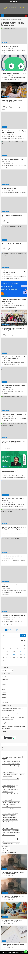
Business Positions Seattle (8, 772)
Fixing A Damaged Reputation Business (11, 802)
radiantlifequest (5, 848)
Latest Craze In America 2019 (9, 811)
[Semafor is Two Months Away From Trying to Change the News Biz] (14, 120)
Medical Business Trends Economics (10, 817)
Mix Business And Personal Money (10, 819)
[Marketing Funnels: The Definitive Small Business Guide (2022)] (14, 90)
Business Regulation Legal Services (10, 774)
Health (3, 689)
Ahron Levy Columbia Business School (11, 755)
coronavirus (22, 774)
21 (17, 654)
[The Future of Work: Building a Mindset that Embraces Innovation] (14, 459)
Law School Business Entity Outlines (10, 813)
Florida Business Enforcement (9, 804)
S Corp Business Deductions (9, 834)
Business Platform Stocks (8, 770)
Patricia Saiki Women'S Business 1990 (11, 826)
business (4, 759)
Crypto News (5, 679)
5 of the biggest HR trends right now (12, 556)
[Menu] (5, 15)
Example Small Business (8, 791)
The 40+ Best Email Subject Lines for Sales (14, 73)
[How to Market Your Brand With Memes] (14, 233)
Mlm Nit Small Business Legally (9, 821)
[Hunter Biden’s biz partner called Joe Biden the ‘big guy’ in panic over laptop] (14, 517)
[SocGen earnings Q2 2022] (14, 178)
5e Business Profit (6, 752)
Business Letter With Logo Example (10, 765)
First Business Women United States (10, 798)
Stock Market (5, 96)
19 (17, 629)
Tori (12, 48)
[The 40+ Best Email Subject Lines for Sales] (14, 63)
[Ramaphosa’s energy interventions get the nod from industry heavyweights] (14, 605)
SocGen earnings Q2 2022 (9, 188)
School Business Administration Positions (11, 832)
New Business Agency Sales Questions (11, 823)
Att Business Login (18, 757)
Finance (4, 684)
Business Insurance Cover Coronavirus (11, 763)
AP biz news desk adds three (10, 46)
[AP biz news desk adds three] (14, 36)
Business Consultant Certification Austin (11, 761)
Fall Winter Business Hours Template (10, 793)
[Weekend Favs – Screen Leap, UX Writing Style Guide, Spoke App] (14, 260)
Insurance (4, 692)
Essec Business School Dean (9, 787)
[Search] (23, 15)
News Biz (4, 697)
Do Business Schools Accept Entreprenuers (12, 780)
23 (24, 654)
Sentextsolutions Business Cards (10, 839)
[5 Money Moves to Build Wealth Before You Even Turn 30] (14, 934)
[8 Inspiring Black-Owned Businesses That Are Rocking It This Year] (14, 318)
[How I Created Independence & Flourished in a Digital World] (14, 375)
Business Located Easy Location (9, 767)
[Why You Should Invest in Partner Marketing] (14, 574)
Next (21, 629)
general (3, 687)
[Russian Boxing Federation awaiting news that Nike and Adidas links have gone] (14, 431)
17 (3, 654)
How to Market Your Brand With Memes (13, 244)
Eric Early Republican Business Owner (11, 785)
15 (21, 651)
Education (4, 681)
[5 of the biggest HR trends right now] (14, 545)
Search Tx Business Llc (7, 836)
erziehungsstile (5, 850)
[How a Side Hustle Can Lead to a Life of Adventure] (14, 488)
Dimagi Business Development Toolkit (11, 778)
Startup (3, 699)
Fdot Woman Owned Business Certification (12, 795)
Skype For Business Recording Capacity (11, 843)
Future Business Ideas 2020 (8, 808)
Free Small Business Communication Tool (11, 806)
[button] (5, 15)
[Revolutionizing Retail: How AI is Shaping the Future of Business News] (14, 862)
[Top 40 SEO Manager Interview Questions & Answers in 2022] (14, 289)
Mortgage (4, 694)
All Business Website (7, 757)
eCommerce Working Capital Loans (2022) (14, 414)
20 (14, 654)
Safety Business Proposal (8, 828)
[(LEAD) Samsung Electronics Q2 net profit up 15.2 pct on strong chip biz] (14, 346)
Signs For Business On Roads (9, 841)
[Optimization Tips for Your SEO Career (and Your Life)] (14, 149)
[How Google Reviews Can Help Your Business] (14, 205)
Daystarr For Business (7, 776)
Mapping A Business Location (9, 815)
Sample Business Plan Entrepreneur (10, 830)
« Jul (3, 664)
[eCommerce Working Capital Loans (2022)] (14, 404)
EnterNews (17, 952)
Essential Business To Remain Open (10, 789)
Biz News (4, 42)
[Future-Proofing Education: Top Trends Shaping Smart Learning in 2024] (14, 910)
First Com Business (7, 800)
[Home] (2, 16)
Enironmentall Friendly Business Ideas (11, 783)
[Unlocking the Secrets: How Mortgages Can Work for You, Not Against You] (14, 886)
